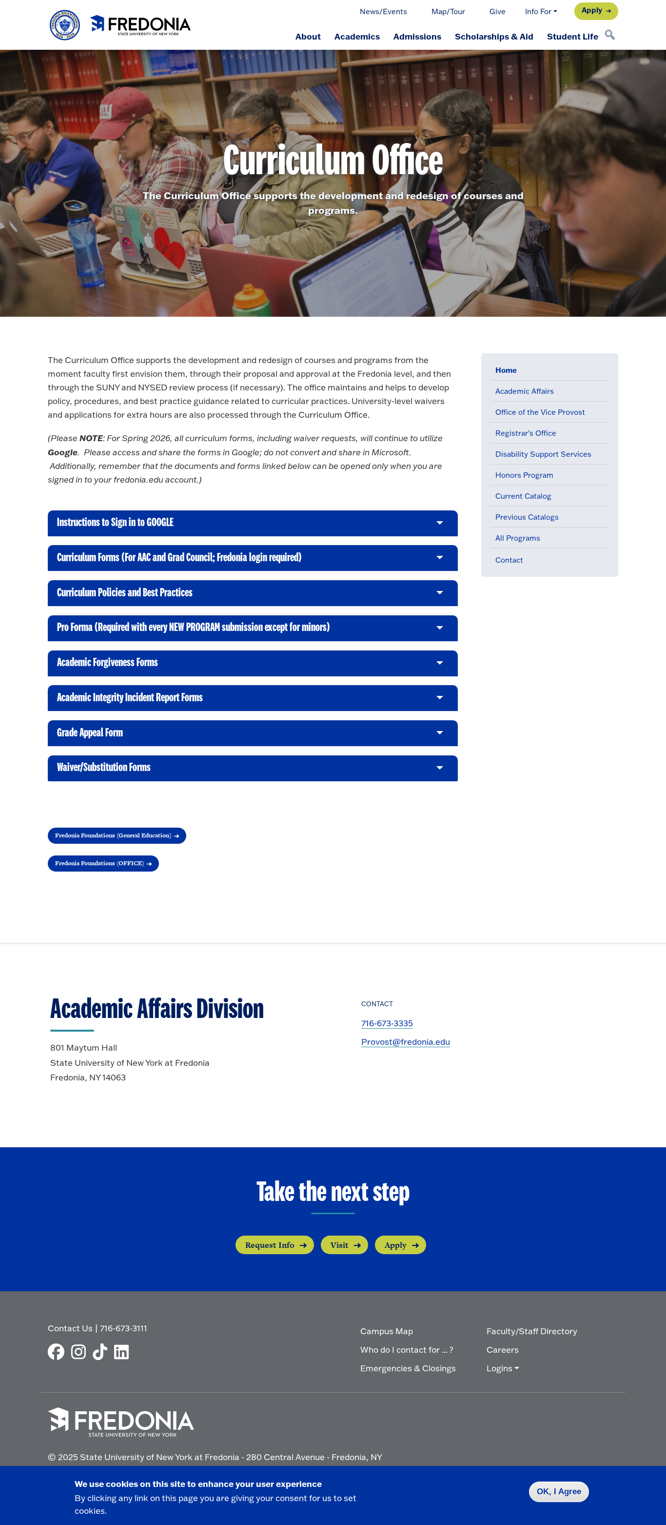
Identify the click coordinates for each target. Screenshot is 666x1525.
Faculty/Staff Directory (532, 1331)
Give (498, 11)
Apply (592, 10)
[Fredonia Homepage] (121, 25)
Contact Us (70, 1328)
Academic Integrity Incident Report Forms (130, 701)
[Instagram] (81, 1351)
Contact (509, 560)
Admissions (417, 36)
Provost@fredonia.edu (405, 1042)
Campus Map (386, 1331)
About (308, 36)
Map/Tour (448, 11)
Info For (538, 11)
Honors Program (524, 475)
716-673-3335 (387, 1023)
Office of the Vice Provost (540, 412)
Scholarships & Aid (494, 36)
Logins (499, 1368)
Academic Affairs (524, 391)
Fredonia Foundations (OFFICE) (99, 863)
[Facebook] (58, 1351)
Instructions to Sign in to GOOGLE (115, 526)
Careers (503, 1349)
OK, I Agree (559, 1491)
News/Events (383, 11)
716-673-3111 (123, 1328)
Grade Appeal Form (90, 736)
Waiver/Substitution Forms (104, 771)
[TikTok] (102, 1351)
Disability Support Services (543, 454)
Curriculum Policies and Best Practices (125, 596)
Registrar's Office (525, 433)
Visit (340, 1245)
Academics (357, 36)
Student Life (572, 36)
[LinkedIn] (124, 1351)
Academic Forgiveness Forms (107, 666)
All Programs (517, 538)
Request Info (269, 1245)
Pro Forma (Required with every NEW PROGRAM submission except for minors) (193, 631)
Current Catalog (523, 496)
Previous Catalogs (527, 517)
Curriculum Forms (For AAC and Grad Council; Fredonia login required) (179, 561)
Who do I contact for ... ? (406, 1349)
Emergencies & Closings (408, 1368)
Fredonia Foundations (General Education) (113, 835)
